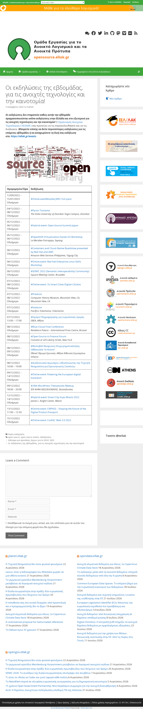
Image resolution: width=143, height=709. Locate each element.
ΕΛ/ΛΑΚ (5, 2)
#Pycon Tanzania (40, 210)
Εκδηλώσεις (45, 437)
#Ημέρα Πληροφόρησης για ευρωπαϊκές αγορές (57, 317)
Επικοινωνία (135, 702)
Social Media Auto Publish (60, 708)
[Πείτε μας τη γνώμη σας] (87, 33)
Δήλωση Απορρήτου (80, 702)
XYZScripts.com (86, 708)
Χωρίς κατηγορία (16, 434)
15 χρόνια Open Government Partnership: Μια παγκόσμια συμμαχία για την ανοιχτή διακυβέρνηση (61, 685)
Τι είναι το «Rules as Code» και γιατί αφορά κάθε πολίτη (37, 677)
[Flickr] (130, 33)
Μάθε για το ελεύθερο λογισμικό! (71, 8)
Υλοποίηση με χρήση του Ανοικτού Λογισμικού (23, 702)
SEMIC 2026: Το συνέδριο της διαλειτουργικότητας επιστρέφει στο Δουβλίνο (48, 673)
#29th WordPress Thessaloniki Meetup (52, 385)
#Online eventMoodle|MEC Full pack (51, 199)
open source (14, 437)
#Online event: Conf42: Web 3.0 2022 (51, 420)
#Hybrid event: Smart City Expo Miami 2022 (55, 397)
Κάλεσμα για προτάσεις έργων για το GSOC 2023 (31, 440)
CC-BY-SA (123, 702)
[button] (40, 71)
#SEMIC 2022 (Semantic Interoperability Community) (60, 271)
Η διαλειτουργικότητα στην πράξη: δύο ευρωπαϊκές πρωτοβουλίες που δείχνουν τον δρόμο (57, 668)
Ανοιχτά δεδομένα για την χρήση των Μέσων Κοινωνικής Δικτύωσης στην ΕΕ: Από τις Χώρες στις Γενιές (105, 637)
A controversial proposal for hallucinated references (34, 622)
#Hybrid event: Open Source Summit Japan (54, 225)
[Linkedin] (106, 33)
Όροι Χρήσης (63, 702)
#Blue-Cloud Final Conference (47, 326)
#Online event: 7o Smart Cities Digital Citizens (56, 284)
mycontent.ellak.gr (33, 2)
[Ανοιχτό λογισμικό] (47, 48)
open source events (30, 437)
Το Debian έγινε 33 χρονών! (21, 629)
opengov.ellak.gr (19, 652)
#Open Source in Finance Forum (48, 336)
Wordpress (50, 702)
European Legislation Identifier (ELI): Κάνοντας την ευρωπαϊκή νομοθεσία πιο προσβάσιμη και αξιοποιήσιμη (105, 606)
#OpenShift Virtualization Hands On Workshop (57, 236)
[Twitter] (100, 33)
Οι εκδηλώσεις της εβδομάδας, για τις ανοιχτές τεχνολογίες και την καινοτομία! (46, 443)
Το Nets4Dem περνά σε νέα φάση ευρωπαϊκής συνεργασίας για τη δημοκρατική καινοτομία (56, 681)
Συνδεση (135, 2)
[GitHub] (112, 33)
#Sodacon (36, 307)
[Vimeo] (124, 33)
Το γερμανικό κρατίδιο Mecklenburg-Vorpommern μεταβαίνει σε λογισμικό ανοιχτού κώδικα (57, 664)
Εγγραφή (127, 2)
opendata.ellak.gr (91, 556)
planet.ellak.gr (17, 556)
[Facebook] (93, 33)
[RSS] (135, 33)
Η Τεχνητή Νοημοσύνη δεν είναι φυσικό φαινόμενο (34, 564)
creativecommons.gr (17, 2)
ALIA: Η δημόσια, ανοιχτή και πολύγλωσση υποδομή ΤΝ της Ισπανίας (44, 690)
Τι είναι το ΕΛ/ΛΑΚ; (115, 2)
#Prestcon (36, 294)
